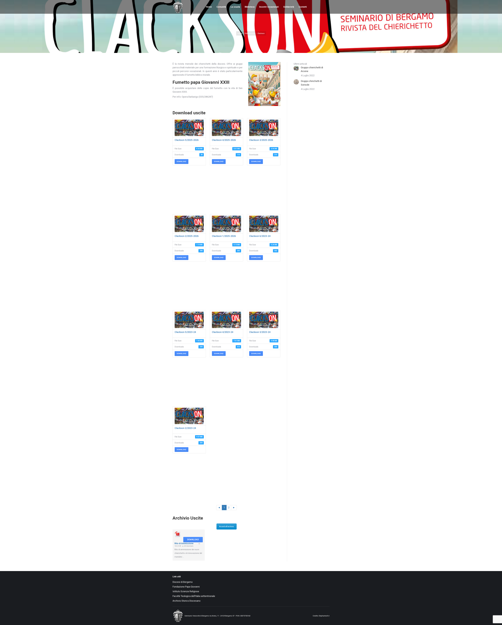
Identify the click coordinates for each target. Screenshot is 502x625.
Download (181, 161)
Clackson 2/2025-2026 (187, 236)
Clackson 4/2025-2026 (224, 140)
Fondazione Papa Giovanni (186, 586)
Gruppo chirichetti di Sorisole (311, 83)
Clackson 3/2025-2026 (261, 140)
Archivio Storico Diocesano (186, 600)
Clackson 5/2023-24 (185, 332)
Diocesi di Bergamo (183, 582)
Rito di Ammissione (184, 543)
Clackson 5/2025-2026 (187, 140)
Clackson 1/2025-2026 (224, 236)
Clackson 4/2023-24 (222, 332)
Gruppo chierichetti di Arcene (312, 69)
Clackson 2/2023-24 (185, 428)
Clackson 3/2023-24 (259, 332)
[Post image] (296, 68)
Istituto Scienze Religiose (186, 591)
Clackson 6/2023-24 (259, 236)
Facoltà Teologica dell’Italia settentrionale (194, 596)
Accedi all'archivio (226, 526)
